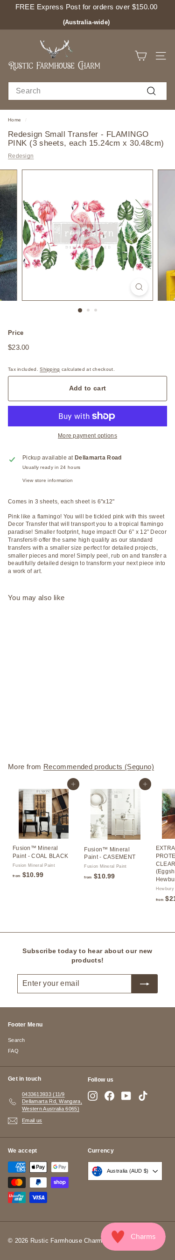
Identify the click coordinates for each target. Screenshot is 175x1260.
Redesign (21, 156)
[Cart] (141, 56)
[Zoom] (139, 287)
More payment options (87, 435)
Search (16, 1040)
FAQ (13, 1051)
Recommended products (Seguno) (98, 767)
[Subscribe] (145, 983)
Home (14, 119)
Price (16, 332)
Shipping (50, 369)
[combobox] (87, 91)
